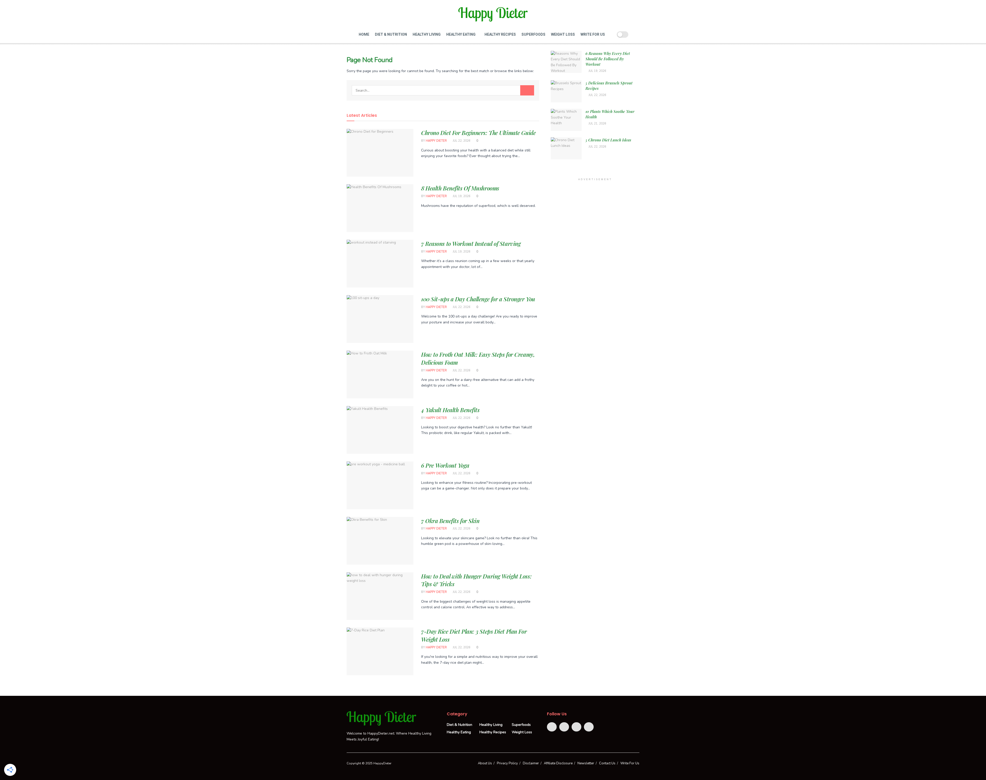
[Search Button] (527, 90)
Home (364, 34)
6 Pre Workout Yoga (445, 465)
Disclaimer (531, 763)
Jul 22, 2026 (461, 141)
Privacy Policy (507, 763)
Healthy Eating (461, 34)
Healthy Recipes (500, 34)
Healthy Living (427, 34)
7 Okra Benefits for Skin (450, 521)
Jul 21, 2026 (597, 124)
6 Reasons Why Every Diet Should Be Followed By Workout (607, 59)
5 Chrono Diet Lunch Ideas (608, 139)
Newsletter (585, 763)
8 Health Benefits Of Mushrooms (460, 188)
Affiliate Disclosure (558, 763)
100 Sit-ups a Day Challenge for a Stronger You (478, 299)
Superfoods (533, 34)
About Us (485, 763)
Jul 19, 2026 (461, 196)
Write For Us (593, 34)
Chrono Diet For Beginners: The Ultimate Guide (478, 133)
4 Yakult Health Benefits (450, 410)
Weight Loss (563, 34)
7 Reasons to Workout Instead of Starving (470, 243)
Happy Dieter (436, 141)
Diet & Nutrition (391, 34)
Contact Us (607, 763)
